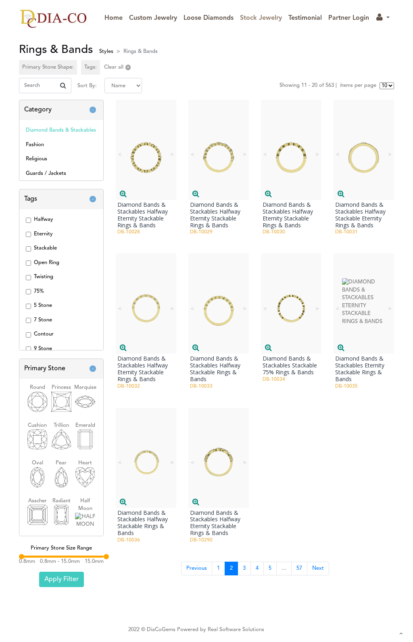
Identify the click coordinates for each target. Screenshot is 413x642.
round (37, 387)
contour (44, 334)
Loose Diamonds (209, 18)
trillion (61, 425)
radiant (61, 501)
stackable (45, 248)
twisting (43, 276)
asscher (37, 501)
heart (85, 463)
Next (318, 568)
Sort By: (87, 85)
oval (37, 463)
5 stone (43, 305)
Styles (106, 51)
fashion (35, 144)
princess (61, 387)
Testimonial (305, 18)
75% (39, 291)
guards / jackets (46, 173)
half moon (85, 505)
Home (115, 18)
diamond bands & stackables (61, 130)
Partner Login (348, 18)
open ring (46, 262)
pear (61, 463)
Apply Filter (61, 579)
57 (299, 568)
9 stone (43, 348)
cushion (37, 425)
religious (36, 159)
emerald (85, 425)
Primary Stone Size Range (61, 548)
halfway (43, 219)
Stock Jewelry (261, 18)
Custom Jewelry (153, 18)
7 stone (43, 320)
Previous (196, 568)
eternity (43, 234)
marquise (85, 387)
